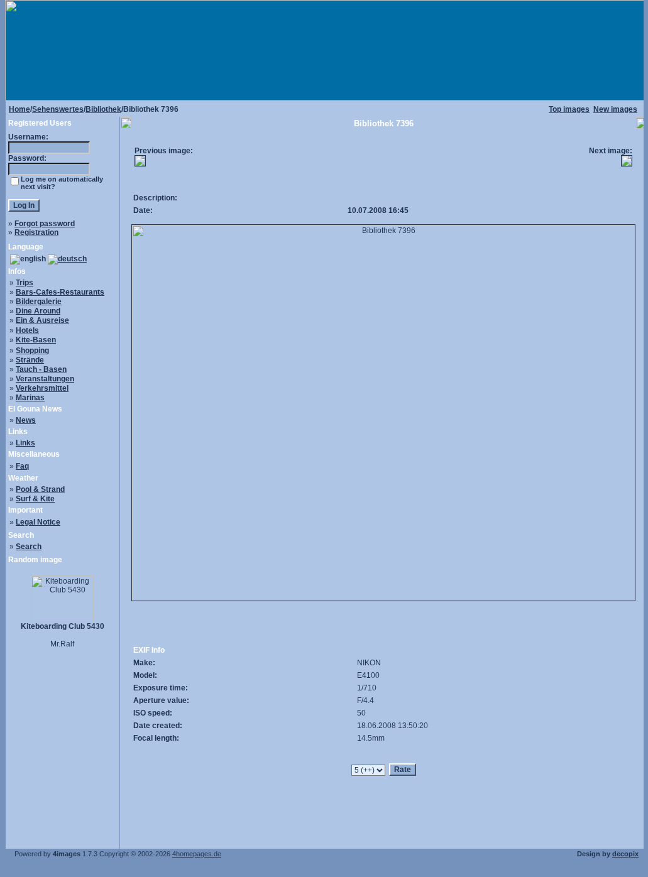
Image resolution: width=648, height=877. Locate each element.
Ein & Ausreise (42, 320)
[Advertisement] (385, 161)
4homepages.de (196, 854)
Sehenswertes (58, 109)
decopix (625, 854)
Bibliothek (103, 109)
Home (19, 109)
